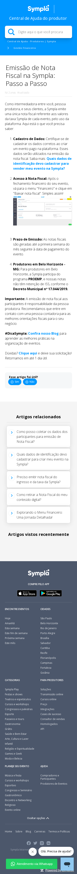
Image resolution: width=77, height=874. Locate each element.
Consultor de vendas (52, 719)
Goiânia (44, 672)
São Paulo (46, 618)
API (42, 729)
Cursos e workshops (17, 704)
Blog (28, 831)
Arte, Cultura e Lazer (17, 739)
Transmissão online (51, 694)
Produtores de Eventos (53, 783)
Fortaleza (45, 668)
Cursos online (48, 699)
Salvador (45, 643)
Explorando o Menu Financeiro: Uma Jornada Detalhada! (40, 515)
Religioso (10, 805)
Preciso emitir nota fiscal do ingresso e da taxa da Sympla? (38, 479)
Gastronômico (13, 795)
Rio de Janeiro (48, 628)
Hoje (7, 618)
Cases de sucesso (50, 714)
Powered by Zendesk (59, 870)
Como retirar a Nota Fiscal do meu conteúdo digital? (42, 497)
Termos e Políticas (59, 831)
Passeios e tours (14, 719)
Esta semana (12, 628)
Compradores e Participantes (49, 777)
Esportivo (10, 785)
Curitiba (45, 648)
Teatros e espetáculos (18, 699)
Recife (43, 653)
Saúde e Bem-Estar (16, 734)
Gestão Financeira (25, 47)
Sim (17, 381)
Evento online (13, 810)
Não (32, 381)
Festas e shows (13, 694)
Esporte (9, 714)
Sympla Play (12, 689)
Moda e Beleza (13, 758)
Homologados (48, 724)
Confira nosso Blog (43, 333)
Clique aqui (28, 353)
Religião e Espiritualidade (19, 748)
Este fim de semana (16, 633)
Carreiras (39, 831)
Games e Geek (13, 753)
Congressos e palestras (18, 709)
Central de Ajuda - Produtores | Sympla (31, 41)
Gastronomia (12, 724)
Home (8, 831)
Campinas (46, 663)
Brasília (44, 638)
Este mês (10, 643)
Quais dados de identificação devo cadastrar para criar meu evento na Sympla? (42, 459)
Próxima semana (14, 638)
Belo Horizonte (49, 623)
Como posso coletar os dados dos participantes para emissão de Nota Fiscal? (42, 436)
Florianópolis (48, 658)
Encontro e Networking (18, 800)
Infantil (9, 743)
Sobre (18, 831)
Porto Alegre (47, 633)
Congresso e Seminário (18, 790)
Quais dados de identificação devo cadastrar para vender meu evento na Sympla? (42, 163)
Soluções (45, 689)
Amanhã (10, 623)
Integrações (47, 709)
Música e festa (13, 775)
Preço (43, 704)
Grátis (8, 729)
